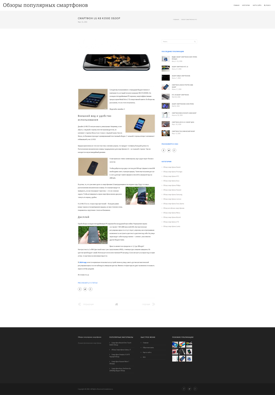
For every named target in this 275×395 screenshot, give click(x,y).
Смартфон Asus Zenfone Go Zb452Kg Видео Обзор (120, 369)
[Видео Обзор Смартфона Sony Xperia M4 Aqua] (189, 359)
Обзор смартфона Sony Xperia (173, 204)
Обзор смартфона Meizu (171, 213)
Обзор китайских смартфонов (173, 208)
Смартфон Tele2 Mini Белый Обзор (183, 131)
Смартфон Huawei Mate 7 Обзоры (119, 362)
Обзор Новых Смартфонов (181, 76)
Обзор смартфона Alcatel (172, 217)
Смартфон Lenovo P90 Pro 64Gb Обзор (182, 86)
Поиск (268, 5)
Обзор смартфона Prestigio (172, 172)
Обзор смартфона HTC (189, 19)
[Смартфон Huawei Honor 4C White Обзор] (189, 352)
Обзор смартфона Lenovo (172, 199)
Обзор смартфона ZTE (171, 222)
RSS (144, 357)
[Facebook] (80, 289)
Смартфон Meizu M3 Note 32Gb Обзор (184, 113)
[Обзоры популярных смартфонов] (45, 4)
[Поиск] (195, 41)
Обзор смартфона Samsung (172, 194)
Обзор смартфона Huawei (172, 190)
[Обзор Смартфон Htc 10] (189, 345)
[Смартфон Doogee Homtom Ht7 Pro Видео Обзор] (182, 352)
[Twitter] (85, 289)
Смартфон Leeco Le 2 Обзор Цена (183, 122)
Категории (246, 5)
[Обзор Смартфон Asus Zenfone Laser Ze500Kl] (175, 352)
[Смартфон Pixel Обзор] (175, 359)
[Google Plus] (90, 289)
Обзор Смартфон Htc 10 (180, 67)
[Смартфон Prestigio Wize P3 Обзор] (182, 345)
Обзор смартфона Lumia (171, 226)
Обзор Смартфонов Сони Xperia (183, 104)
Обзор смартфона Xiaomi (171, 167)
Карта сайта (257, 5)
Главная (236, 5)
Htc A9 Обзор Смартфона (180, 95)
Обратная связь (148, 347)
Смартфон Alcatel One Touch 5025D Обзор (120, 344)
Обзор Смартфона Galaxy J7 (121, 350)
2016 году (83, 262)
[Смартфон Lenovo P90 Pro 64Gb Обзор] (182, 359)
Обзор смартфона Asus (171, 181)
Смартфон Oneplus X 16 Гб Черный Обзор (119, 355)
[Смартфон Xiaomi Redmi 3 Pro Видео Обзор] (175, 345)
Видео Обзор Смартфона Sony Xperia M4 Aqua (184, 58)
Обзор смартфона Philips (172, 185)
